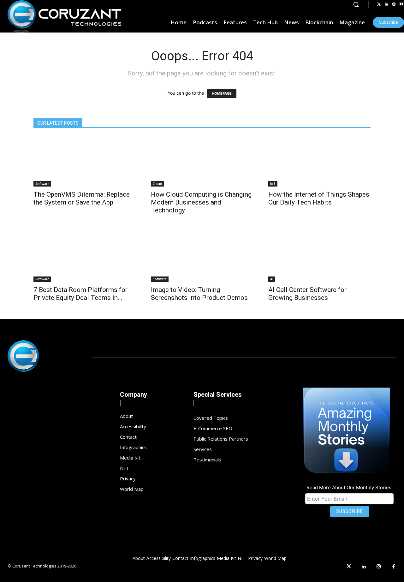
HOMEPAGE (222, 93)
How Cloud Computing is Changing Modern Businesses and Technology (201, 202)
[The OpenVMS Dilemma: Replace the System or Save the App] (84, 161)
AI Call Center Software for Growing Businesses (307, 293)
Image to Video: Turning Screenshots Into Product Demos (199, 293)
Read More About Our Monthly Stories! (349, 487)
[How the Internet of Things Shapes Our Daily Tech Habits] (319, 161)
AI (271, 279)
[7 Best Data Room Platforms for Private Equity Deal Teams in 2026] (84, 256)
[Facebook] (394, 567)
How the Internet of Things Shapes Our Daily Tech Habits (318, 198)
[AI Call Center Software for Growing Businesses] (319, 256)
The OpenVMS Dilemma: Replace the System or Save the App (81, 198)
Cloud (157, 183)
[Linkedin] (386, 4)
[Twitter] (379, 4)
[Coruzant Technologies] (64, 16)
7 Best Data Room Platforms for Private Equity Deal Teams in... (80, 293)
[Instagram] (394, 4)
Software (42, 183)
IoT (273, 183)
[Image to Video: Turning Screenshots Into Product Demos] (202, 256)
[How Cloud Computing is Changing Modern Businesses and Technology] (202, 161)
